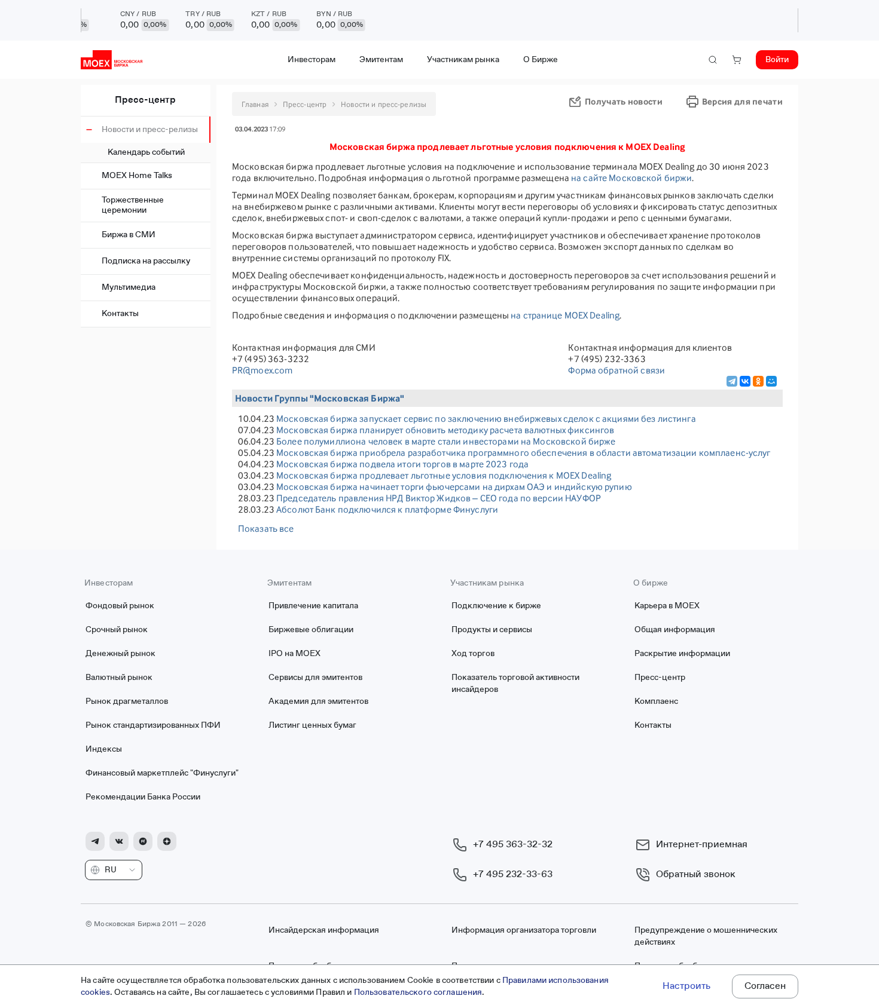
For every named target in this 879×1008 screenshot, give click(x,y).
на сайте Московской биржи (631, 177)
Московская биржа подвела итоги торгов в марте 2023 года (402, 464)
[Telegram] (732, 381)
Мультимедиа (128, 287)
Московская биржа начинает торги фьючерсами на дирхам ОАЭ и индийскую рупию (454, 486)
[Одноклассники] (758, 381)
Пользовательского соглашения (418, 992)
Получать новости (624, 101)
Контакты (120, 314)
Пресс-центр (145, 100)
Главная (255, 104)
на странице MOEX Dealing (565, 315)
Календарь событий (146, 152)
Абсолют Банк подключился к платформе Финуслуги (387, 509)
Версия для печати (742, 101)
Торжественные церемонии (133, 205)
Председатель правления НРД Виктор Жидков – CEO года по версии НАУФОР (438, 498)
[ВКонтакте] (745, 381)
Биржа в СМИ (128, 235)
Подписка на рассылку (146, 261)
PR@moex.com (262, 370)
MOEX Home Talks (137, 175)
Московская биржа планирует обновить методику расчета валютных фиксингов (445, 430)
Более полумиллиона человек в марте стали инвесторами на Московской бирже (445, 441)
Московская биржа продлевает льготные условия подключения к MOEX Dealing (443, 475)
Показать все (266, 528)
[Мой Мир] (771, 381)
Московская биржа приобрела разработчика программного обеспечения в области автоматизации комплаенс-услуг (523, 452)
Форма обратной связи (616, 370)
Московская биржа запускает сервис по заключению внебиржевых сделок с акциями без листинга (486, 418)
